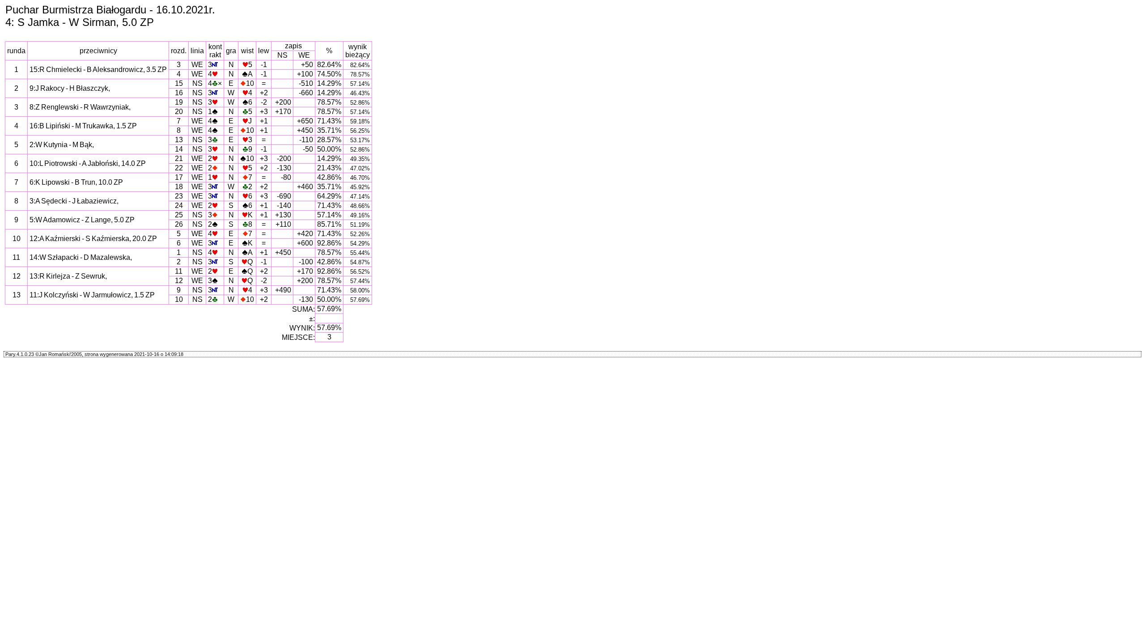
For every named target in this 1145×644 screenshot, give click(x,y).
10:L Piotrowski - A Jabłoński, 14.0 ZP (88, 163)
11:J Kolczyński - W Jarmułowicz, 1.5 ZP (92, 295)
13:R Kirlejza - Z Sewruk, (68, 276)
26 (179, 224)
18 (179, 187)
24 (179, 205)
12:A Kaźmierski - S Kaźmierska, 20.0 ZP (93, 238)
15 (179, 83)
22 (179, 168)
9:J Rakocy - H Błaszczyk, (70, 88)
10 (179, 299)
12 (179, 280)
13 (179, 140)
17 (179, 177)
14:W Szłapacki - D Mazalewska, (81, 257)
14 (179, 149)
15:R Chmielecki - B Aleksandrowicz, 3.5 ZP (98, 69)
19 (179, 102)
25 (179, 215)
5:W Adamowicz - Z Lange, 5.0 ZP (82, 220)
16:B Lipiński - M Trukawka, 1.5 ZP (83, 126)
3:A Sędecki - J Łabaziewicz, (74, 201)
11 (178, 271)
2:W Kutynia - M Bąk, (62, 144)
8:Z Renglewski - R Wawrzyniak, (80, 107)
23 (179, 196)
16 (179, 93)
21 (179, 158)
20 (179, 111)
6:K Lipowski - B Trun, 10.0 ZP (76, 182)
